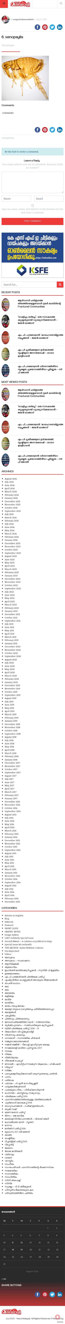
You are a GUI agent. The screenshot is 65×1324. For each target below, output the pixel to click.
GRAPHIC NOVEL (13, 931)
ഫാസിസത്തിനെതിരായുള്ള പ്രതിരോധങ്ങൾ (28, 1099)
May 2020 (10, 669)
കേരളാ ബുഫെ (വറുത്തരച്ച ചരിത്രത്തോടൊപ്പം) (29, 1008)
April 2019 (9, 711)
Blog (7, 918)
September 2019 (13, 694)
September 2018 (13, 733)
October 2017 (11, 769)
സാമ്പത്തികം (11, 1173)
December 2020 (13, 646)
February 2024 (12, 536)
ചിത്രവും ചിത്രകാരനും (17, 1018)
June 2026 (10, 485)
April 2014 (9, 895)
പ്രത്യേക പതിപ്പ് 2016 (16, 1096)
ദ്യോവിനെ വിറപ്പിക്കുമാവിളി (19, 1031)
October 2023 (11, 549)
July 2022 (9, 591)
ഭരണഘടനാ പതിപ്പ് (15, 1112)
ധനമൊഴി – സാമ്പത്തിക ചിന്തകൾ (22, 1037)
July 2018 (9, 740)
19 (22, 1249)
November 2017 (12, 766)
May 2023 (9, 562)
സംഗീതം (9, 1163)
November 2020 (13, 649)
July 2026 (9, 481)
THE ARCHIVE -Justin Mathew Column (24, 947)
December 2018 (12, 724)
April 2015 (9, 866)
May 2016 (9, 824)
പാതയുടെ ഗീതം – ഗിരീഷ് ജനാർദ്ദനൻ (24, 1089)
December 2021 (12, 614)
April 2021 (9, 633)
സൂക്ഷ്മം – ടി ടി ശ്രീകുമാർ (18, 1186)
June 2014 (9, 891)
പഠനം (8, 1076)
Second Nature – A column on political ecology (28, 941)
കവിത (8, 999)
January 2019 (11, 720)
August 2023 (11, 556)
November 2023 (13, 546)
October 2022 (11, 585)
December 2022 (12, 578)
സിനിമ (8, 1183)
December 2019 (12, 685)
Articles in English (14, 915)
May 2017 (9, 785)
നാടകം (8, 1050)
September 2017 (13, 772)
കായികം (9, 1002)
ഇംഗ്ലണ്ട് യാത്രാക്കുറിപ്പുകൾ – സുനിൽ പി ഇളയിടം (32, 970)
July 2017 (9, 778)
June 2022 (10, 594)
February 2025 (12, 520)
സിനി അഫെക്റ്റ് (12, 1180)
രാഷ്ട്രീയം (10, 1138)
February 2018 (11, 756)
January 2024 (11, 539)
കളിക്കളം (9, 995)
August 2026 (11, 478)
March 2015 (10, 869)
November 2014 (12, 875)
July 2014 (9, 888)
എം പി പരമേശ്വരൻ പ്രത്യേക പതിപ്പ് (24, 976)
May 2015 (9, 862)
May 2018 (9, 746)
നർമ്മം (8, 1070)
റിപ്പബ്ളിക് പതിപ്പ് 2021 (16, 1141)
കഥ (7, 986)
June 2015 (9, 859)
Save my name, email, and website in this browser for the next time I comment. (32, 211)
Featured (9, 925)
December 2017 (12, 762)
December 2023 (12, 543)
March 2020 (11, 675)
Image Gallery (12, 934)
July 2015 (9, 856)
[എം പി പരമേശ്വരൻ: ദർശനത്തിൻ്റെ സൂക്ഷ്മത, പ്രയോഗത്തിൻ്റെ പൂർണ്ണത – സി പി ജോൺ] (5, 370)
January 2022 (11, 611)
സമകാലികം (11, 1170)
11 (13, 1242)
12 (22, 1242)
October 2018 (11, 730)
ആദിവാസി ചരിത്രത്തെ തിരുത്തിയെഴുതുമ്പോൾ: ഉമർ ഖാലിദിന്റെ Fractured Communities (39, 303)
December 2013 (12, 901)
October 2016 (11, 808)
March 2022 (11, 604)
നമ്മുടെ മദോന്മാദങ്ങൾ (17, 1041)
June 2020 (10, 665)
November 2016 (12, 804)
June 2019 (9, 704)
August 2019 (10, 698)
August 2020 (11, 659)
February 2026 (12, 494)
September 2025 (13, 510)
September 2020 (13, 656)
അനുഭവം (10, 957)
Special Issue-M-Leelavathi (18, 944)
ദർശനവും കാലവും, (15, 1034)
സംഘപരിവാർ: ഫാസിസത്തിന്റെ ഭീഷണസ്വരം (29, 1167)
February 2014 (11, 898)
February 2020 (12, 678)
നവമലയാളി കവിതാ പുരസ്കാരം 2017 (23, 1047)
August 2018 (10, 736)
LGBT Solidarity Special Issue (19, 937)
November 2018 (12, 727)
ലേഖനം (9, 1147)
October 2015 (11, 846)
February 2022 (12, 607)
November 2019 (12, 688)
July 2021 (9, 623)
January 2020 (11, 682)
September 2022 (13, 588)
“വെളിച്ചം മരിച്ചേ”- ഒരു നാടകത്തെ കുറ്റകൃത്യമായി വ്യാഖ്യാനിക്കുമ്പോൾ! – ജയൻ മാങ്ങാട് (38, 320)
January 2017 (11, 798)
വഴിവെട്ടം (9, 1154)
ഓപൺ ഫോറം (12, 983)
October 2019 (11, 691)
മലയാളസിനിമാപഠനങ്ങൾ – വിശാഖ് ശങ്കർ (27, 1118)
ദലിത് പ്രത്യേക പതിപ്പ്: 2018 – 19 (22, 1028)
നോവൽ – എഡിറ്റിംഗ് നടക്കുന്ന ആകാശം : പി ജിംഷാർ (33, 1063)
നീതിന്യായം (11, 1057)
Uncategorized (12, 950)
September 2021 (13, 620)
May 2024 (9, 530)
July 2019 (9, 701)
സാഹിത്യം (11, 1176)
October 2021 (11, 617)
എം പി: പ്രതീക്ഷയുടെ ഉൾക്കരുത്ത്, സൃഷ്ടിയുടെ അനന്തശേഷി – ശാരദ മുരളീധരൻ (36, 353)
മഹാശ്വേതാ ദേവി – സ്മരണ (19, 1122)
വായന (8, 1157)
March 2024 (11, 533)
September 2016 (13, 811)
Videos (8, 954)
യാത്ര (8, 1134)
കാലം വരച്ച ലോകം (14, 1005)
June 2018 (9, 743)
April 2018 (9, 749)
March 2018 (10, 753)
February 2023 (12, 572)
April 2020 (10, 672)
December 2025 (12, 501)
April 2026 (10, 488)
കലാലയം (10, 992)
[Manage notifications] (57, 1317)
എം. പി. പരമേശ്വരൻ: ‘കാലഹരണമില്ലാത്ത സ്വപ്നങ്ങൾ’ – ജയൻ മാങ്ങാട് (40, 337)
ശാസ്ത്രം (9, 1160)
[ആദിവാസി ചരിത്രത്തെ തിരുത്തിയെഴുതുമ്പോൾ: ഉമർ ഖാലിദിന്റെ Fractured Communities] (5, 304)
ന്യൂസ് (9, 1067)
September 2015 (13, 849)
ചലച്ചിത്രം (10, 1015)
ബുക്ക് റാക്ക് (11, 1109)
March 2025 (11, 517)
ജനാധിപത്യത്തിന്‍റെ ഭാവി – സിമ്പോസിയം (27, 1021)
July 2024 (9, 523)
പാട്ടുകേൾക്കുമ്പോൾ (15, 1086)
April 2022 (10, 601)
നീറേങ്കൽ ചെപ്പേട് (14, 1060)
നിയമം (8, 1054)
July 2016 (9, 817)
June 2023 (10, 559)
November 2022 (13, 581)
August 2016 (11, 814)
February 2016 (12, 833)
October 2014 (11, 878)
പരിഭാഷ (9, 1080)
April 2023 (10, 565)
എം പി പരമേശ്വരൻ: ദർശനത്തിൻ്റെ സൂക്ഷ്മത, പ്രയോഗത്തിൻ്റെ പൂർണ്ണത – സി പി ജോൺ (40, 369)
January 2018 (11, 759)
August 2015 (10, 853)
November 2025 (13, 504)
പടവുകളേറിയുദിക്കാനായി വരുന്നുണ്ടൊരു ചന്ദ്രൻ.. (31, 1073)
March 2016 (11, 830)
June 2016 (9, 820)
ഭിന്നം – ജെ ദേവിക (14, 1115)
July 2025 (9, 514)
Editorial (9, 921)
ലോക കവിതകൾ (13, 1151)
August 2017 (10, 775)
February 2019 (11, 717)
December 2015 (12, 840)
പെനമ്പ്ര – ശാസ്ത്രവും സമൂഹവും (22, 1092)
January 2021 (11, 643)
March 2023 (11, 569)
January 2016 (11, 836)
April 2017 (9, 788)
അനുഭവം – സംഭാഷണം (17, 960)
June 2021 (9, 627)
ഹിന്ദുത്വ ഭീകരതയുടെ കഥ (19, 1189)
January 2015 (11, 872)
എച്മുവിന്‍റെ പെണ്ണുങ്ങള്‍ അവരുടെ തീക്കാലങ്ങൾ (31, 979)
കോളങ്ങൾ (10, 1012)
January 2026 (11, 497)
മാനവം (8, 1125)
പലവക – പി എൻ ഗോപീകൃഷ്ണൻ (21, 1083)
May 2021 (9, 630)
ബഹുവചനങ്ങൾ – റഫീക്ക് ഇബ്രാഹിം (24, 1105)
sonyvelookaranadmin (23, 19)
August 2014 (10, 885)
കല (7, 989)
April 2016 (10, 827)
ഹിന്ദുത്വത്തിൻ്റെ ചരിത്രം (19, 1192)
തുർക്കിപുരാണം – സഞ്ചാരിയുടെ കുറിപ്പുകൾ (29, 1025)
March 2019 (10, 714)
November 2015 (12, 843)
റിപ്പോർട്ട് (9, 1144)
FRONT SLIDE (11, 928)
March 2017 (10, 791)
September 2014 (12, 882)
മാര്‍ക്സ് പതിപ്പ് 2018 (15, 1128)
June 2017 (9, 782)
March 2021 (10, 636)
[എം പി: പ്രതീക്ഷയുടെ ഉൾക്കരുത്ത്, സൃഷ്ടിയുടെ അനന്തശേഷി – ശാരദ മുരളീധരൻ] (5, 354)
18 (13, 1249)
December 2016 (12, 801)
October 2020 (11, 652)
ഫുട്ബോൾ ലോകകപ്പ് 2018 (18, 1102)
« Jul (4, 1278)
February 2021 (11, 639)
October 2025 (11, 507)
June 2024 (9, 527)
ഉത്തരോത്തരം (12, 973)
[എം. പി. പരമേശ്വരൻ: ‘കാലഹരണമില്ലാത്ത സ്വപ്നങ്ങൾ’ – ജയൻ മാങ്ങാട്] (5, 337)
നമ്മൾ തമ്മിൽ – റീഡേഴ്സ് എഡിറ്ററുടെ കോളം (27, 1044)
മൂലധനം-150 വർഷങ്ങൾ (17, 1131)
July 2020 (9, 662)
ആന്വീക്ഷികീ (12, 963)
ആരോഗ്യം (11, 966)
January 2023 (11, 575)
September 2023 (13, 552)
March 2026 (11, 491)
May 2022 (9, 598)
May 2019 (9, 707)
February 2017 (11, 795)
